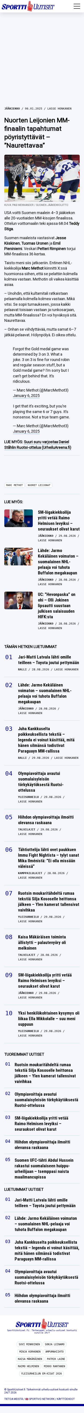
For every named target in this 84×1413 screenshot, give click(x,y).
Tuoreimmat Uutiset (24, 1054)
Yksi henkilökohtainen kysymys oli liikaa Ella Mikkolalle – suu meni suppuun (48, 1018)
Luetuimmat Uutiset (24, 1189)
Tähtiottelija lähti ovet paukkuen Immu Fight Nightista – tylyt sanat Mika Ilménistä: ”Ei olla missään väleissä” (48, 858)
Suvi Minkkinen (29, 1344)
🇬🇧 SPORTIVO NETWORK (39, 1399)
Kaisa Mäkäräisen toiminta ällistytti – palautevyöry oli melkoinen (42, 942)
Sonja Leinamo (54, 1344)
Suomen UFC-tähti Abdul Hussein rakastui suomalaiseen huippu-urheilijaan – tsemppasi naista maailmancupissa (44, 1169)
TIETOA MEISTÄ (13, 1399)
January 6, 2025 (26, 395)
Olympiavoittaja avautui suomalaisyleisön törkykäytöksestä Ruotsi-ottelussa (41, 782)
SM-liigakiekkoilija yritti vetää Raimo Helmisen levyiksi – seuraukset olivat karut (59, 521)
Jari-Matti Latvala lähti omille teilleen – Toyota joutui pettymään (48, 659)
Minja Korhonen (29, 1351)
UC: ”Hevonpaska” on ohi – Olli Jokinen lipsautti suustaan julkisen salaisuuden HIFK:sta (56, 605)
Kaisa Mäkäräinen (30, 1359)
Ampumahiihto (54, 1351)
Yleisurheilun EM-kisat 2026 (41, 1373)
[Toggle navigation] (77, 6)
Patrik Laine (56, 1359)
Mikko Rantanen (54, 1366)
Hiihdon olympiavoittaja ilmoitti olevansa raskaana (46, 819)
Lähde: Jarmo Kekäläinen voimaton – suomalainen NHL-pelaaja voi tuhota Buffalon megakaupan (58, 561)
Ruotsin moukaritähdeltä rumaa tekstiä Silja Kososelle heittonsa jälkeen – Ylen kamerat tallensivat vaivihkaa (48, 902)
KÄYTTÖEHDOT (66, 1399)
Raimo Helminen (28, 1366)
